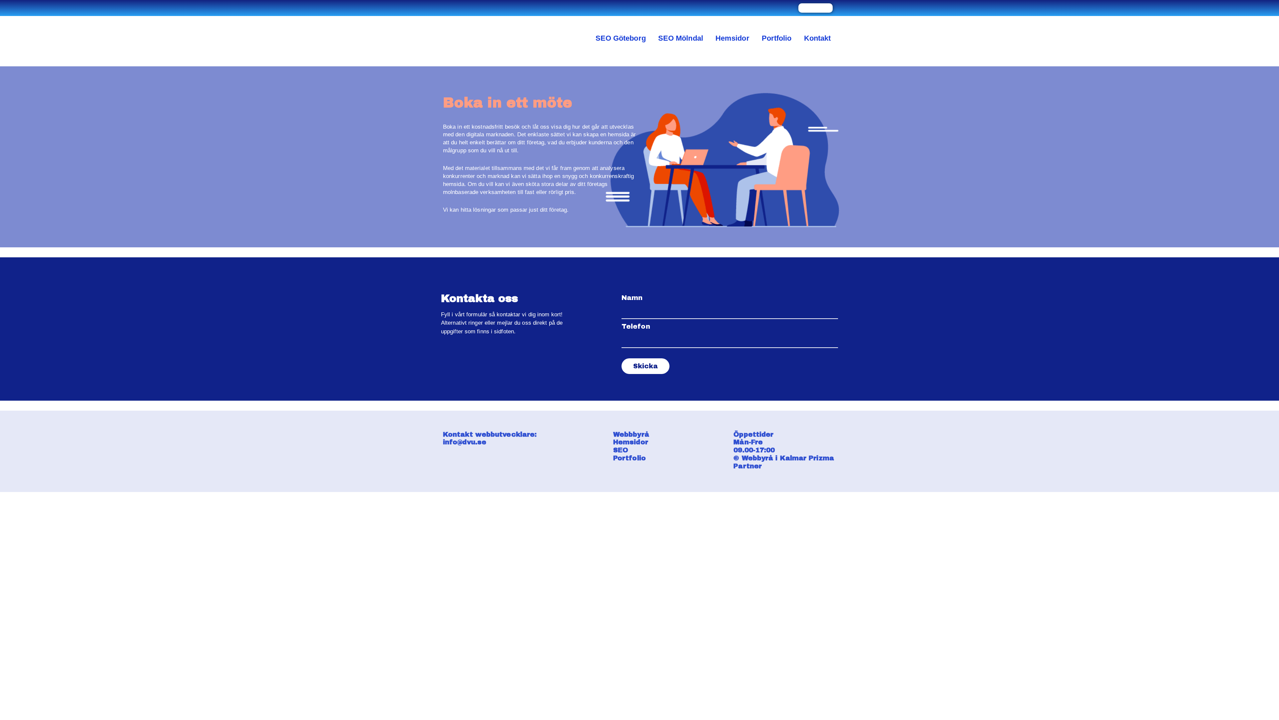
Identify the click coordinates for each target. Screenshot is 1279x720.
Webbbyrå (632, 434)
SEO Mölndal (680, 38)
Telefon (636, 326)
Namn (632, 297)
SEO (622, 450)
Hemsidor (732, 38)
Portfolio (777, 38)
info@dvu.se (464, 442)
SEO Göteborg (621, 38)
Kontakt (817, 38)
